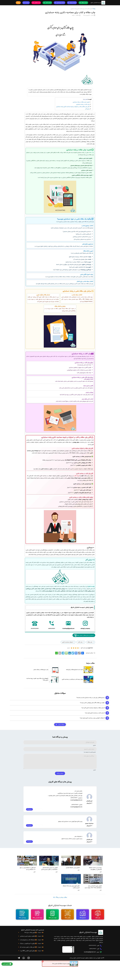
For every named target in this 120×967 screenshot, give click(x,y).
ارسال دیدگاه (60, 773)
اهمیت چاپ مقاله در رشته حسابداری (81, 102)
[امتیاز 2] (76, 648)
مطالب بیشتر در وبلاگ (61, 897)
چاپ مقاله (91, 152)
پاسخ (30, 809)
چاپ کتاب (91, 356)
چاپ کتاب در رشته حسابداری (82, 104)
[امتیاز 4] (71, 648)
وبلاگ (94, 9)
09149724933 (92, 949)
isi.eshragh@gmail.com (90, 952)
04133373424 (92, 945)
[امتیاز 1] (78, 648)
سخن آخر (87, 109)
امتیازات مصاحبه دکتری (67, 642)
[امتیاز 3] (74, 648)
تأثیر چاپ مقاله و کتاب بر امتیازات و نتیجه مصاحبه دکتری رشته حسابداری (72, 107)
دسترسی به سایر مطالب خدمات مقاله (85, 635)
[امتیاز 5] (69, 648)
